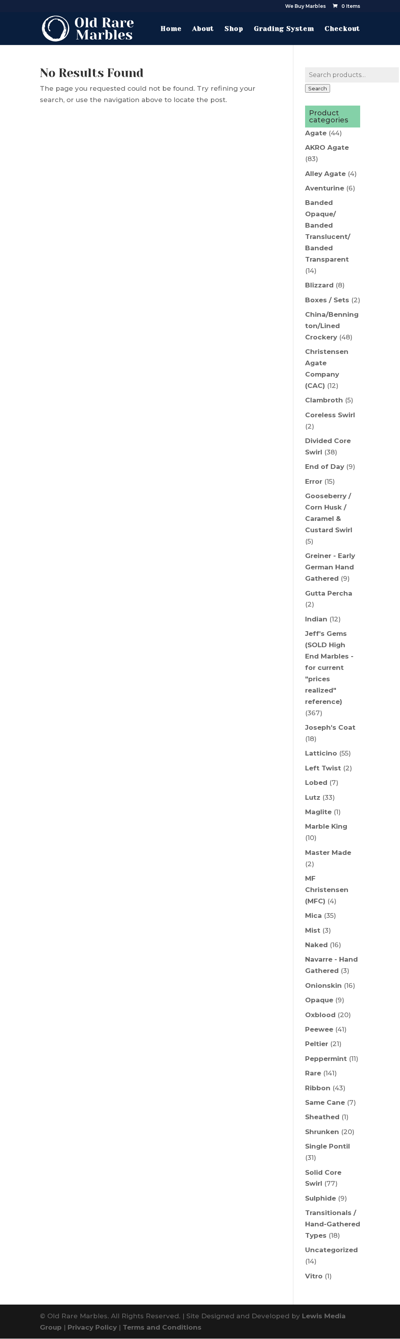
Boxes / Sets (327, 300)
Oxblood (320, 1015)
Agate (316, 133)
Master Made (328, 852)
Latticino (321, 753)
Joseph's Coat (330, 727)
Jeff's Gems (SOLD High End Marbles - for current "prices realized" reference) (329, 667)
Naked (316, 945)
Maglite (318, 812)
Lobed (316, 782)
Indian (316, 619)
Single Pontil (327, 1146)
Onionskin (323, 985)
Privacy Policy (92, 1327)
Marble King (326, 826)
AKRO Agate (327, 147)
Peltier (316, 1044)
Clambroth (324, 400)
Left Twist (323, 768)
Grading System (284, 29)
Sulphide (320, 1198)
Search (317, 88)
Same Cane (325, 1102)
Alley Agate (325, 174)
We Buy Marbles (305, 6)
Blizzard (319, 285)
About (203, 29)
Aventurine (324, 188)
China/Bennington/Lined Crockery (332, 326)
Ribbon (317, 1088)
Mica (313, 915)
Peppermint (326, 1059)
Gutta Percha (328, 593)
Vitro (314, 1276)
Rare (313, 1073)
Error (313, 481)
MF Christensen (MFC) (326, 889)
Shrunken (322, 1132)
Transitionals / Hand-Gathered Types (332, 1224)
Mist (312, 930)
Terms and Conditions (162, 1327)
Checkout (342, 29)
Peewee (319, 1029)
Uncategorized (331, 1250)
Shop (234, 29)
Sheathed (322, 1117)
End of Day (324, 466)
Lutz (312, 797)
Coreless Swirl (330, 415)
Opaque (319, 1000)
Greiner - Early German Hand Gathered (330, 567)
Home (171, 29)
